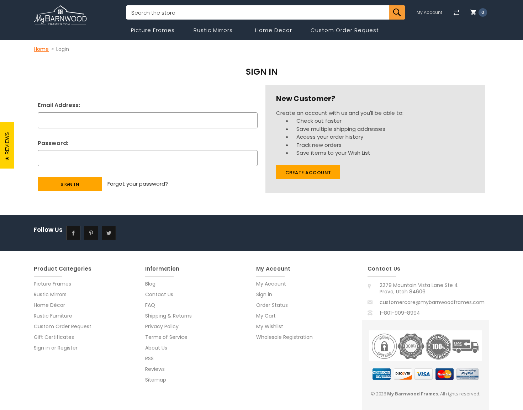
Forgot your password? (137, 183)
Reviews (155, 369)
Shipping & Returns (168, 315)
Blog (150, 283)
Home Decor (273, 30)
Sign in (42, 347)
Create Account (308, 172)
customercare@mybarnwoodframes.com (432, 302)
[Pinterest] (91, 232)
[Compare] (456, 13)
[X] (108, 232)
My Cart (266, 315)
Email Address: (59, 105)
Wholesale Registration (284, 337)
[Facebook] (73, 232)
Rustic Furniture (53, 315)
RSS (149, 358)
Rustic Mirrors (213, 30)
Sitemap (155, 379)
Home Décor (49, 305)
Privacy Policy (162, 326)
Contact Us (159, 294)
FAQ (150, 305)
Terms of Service (166, 337)
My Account (429, 12)
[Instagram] (126, 232)
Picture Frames (153, 30)
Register (68, 347)
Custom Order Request (345, 30)
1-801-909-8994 (400, 312)
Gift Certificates (54, 337)
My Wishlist (269, 326)
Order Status (272, 305)
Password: (53, 143)
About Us (156, 347)
